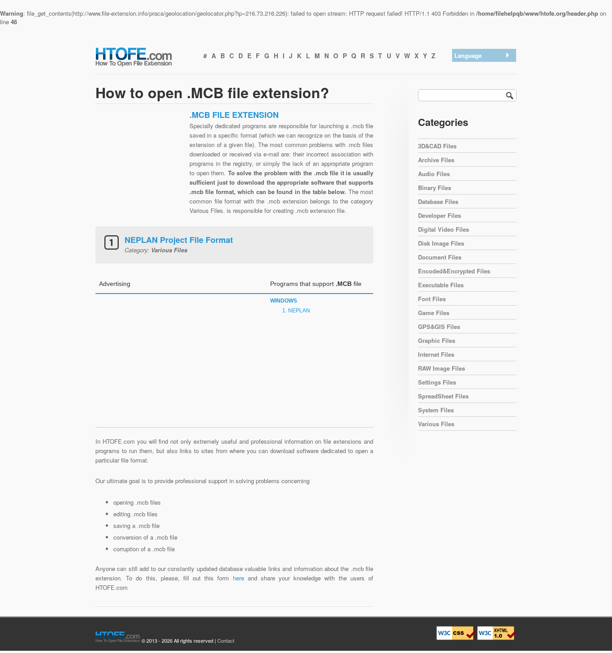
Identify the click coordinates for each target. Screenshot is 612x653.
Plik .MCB (470, 137)
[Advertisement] (140, 166)
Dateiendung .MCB (481, 90)
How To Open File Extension (143, 56)
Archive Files (436, 160)
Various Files (436, 423)
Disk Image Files (441, 243)
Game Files (433, 312)
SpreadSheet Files (443, 396)
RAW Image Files (441, 368)
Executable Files (441, 285)
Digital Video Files (443, 229)
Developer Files (439, 215)
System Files (436, 410)
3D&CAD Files (437, 146)
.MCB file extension (482, 67)
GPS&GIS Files (439, 326)
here (238, 578)
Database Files (438, 201)
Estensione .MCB (479, 114)
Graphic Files (436, 340)
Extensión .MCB (478, 79)
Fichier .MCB (474, 125)
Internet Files (436, 354)
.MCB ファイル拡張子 (485, 102)
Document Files (439, 257)
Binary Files (434, 187)
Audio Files (434, 173)
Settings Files (437, 382)
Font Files (432, 298)
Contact (225, 640)
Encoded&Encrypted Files (454, 271)
